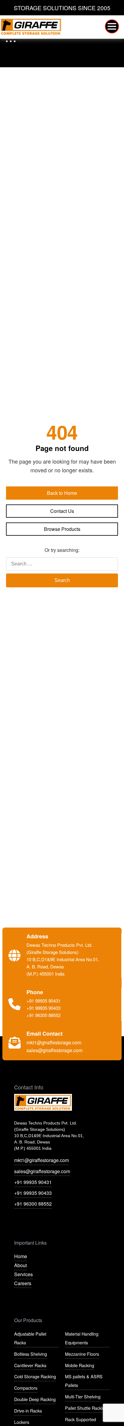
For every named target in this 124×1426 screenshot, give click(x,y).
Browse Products (62, 528)
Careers (22, 1283)
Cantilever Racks (30, 1365)
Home (20, 1256)
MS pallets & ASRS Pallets (84, 1380)
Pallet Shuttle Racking (86, 1408)
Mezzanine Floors (82, 1354)
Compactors (25, 1388)
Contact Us (62, 510)
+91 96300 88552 (33, 1203)
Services (23, 1274)
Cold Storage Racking (35, 1376)
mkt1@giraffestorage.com (41, 1160)
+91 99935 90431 (33, 1182)
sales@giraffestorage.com (42, 1171)
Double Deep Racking (35, 1399)
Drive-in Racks (28, 1410)
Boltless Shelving (30, 1354)
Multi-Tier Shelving (83, 1396)
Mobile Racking (79, 1365)
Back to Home (62, 492)
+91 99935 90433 (33, 1192)
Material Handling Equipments (81, 1338)
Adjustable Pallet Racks (30, 1338)
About (20, 1265)
